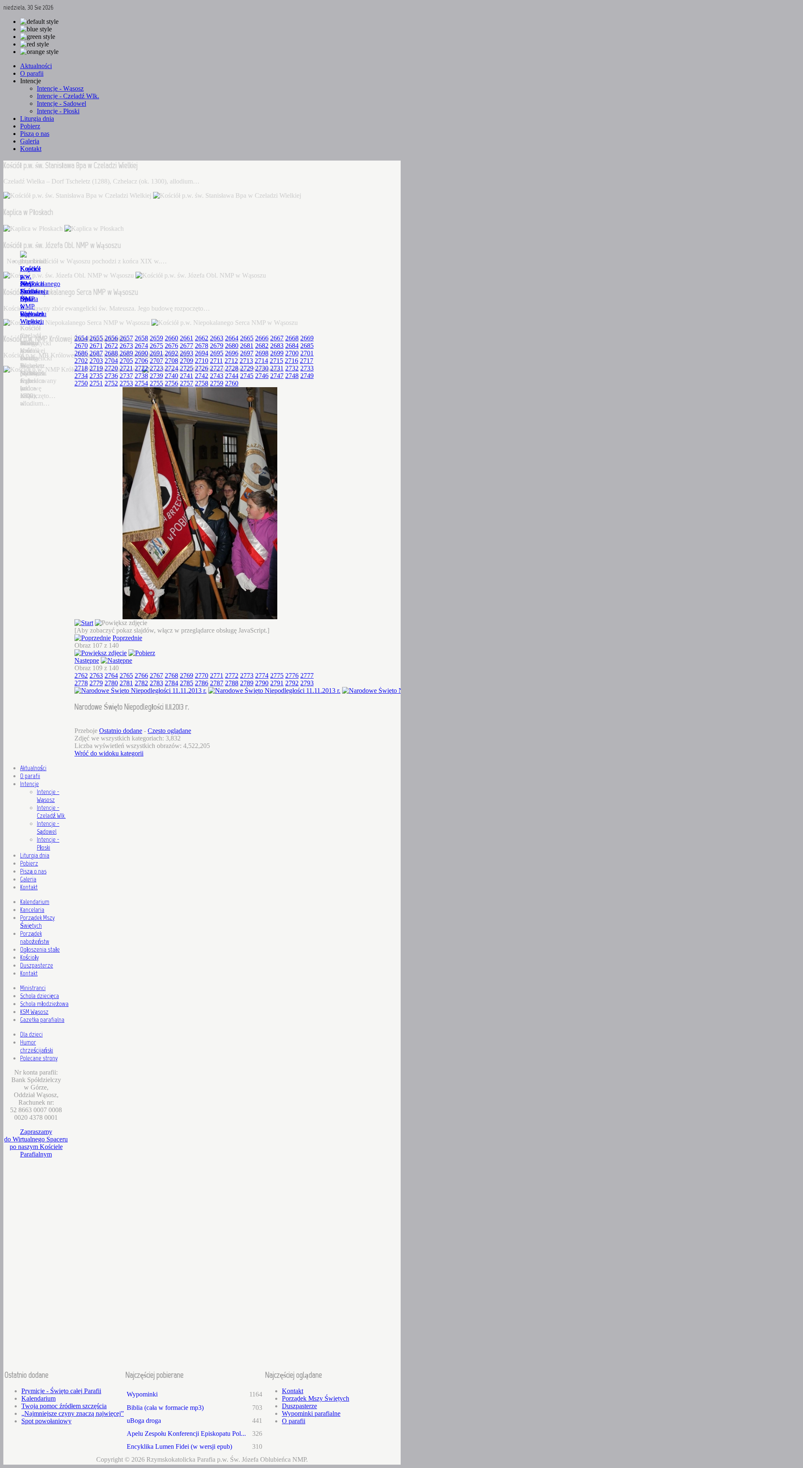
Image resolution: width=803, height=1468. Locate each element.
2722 (141, 368)
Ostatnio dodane (120, 730)
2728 (231, 368)
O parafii (30, 776)
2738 (141, 375)
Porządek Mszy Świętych (37, 921)
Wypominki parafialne (311, 1413)
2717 (306, 360)
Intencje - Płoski (48, 843)
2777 (307, 675)
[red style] (34, 44)
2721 (126, 368)
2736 (111, 375)
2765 (126, 675)
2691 (156, 353)
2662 (201, 338)
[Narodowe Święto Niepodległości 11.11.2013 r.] (200, 616)
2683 (277, 345)
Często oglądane (169, 730)
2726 (201, 368)
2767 (156, 675)
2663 (216, 338)
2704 (111, 360)
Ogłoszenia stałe (40, 949)
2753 (126, 383)
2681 (246, 345)
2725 (186, 368)
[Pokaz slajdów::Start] (83, 622)
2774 (262, 675)
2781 (126, 683)
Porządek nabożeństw (34, 937)
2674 (141, 345)
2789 (246, 683)
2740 (171, 375)
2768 (171, 675)
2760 (231, 383)
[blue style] (36, 29)
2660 (171, 338)
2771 (216, 675)
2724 (171, 368)
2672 (111, 345)
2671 (96, 345)
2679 (216, 345)
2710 (201, 360)
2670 (81, 345)
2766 (141, 675)
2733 (307, 368)
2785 (186, 683)
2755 (156, 383)
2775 (277, 675)
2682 (262, 345)
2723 (156, 368)
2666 (262, 338)
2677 (186, 345)
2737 (126, 375)
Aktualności (33, 768)
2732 (292, 368)
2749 (307, 375)
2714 (261, 360)
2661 (186, 338)
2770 (201, 675)
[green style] (37, 37)
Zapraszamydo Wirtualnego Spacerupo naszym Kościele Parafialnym (36, 1143)
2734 (81, 375)
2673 (126, 345)
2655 (96, 338)
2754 (141, 383)
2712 (231, 360)
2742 (201, 375)
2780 (111, 683)
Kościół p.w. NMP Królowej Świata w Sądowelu (33, 291)
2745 (246, 375)
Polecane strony (39, 1058)
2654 (81, 338)
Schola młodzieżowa (44, 1004)
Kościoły (29, 957)
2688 (111, 353)
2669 (307, 338)
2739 (156, 375)
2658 (141, 338)
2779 (96, 683)
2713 (246, 360)
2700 (292, 353)
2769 (186, 675)
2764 (111, 675)
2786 (201, 683)
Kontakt (29, 887)
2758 (201, 383)
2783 (156, 683)
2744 (231, 375)
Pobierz (29, 863)
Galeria (28, 879)
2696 (231, 353)
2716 (291, 360)
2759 (216, 383)
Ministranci (33, 988)
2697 (246, 353)
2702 (81, 360)
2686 (81, 353)
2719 (96, 368)
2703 (96, 360)
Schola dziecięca (39, 996)
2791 (277, 683)
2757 (186, 383)
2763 (96, 675)
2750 (81, 383)
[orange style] (39, 52)
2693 (186, 353)
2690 (141, 353)
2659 (156, 338)
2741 (186, 375)
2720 (111, 368)
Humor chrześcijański (36, 1046)
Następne (86, 660)
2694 (201, 353)
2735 (96, 375)
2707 (156, 360)
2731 (277, 368)
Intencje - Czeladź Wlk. (51, 812)
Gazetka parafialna (42, 1020)
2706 (141, 360)
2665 (246, 338)
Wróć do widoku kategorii (108, 753)
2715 (276, 360)
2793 (307, 683)
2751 (96, 383)
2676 (171, 345)
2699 (277, 353)
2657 (126, 338)
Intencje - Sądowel (48, 827)
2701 (307, 353)
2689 (126, 353)
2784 (171, 683)
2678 (201, 345)
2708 (171, 360)
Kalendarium (34, 902)
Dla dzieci (31, 1034)
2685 (307, 345)
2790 (262, 683)
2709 (186, 360)
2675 (156, 345)
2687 (96, 353)
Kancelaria (32, 910)
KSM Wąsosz (34, 1012)
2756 (171, 383)
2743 (216, 375)
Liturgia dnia (34, 855)
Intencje (29, 784)
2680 (231, 345)
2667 (277, 338)
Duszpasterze (36, 965)
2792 (292, 683)
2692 (171, 353)
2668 (292, 338)
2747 (277, 375)
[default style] (39, 22)
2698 (262, 353)
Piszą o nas (33, 871)
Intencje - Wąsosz (48, 796)
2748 (292, 375)
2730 (262, 368)
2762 (81, 675)
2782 (141, 683)
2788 (231, 683)
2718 (81, 368)
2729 (246, 368)
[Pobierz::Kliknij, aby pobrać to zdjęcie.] (141, 652)
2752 (111, 383)
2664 (231, 338)
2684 (292, 345)
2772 (231, 675)
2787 (216, 683)
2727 (216, 368)
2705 (126, 360)
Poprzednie (127, 637)
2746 (262, 375)
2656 (111, 338)
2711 (216, 360)
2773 (246, 675)
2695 (216, 353)
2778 (81, 683)
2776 (292, 675)
